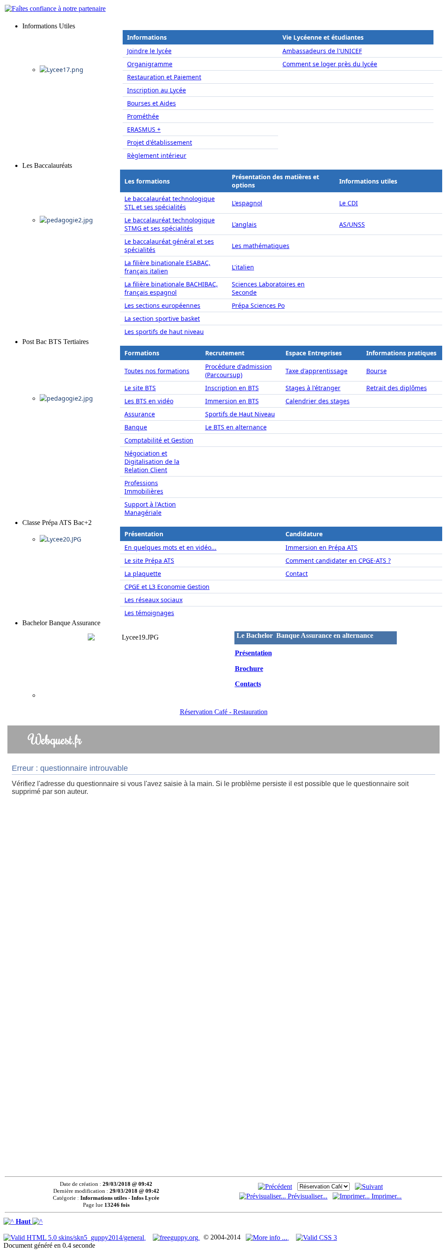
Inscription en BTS (232, 388)
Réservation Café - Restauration (224, 711)
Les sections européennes (162, 305)
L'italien (243, 267)
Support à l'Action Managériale (150, 508)
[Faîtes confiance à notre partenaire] (55, 8)
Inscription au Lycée (156, 90)
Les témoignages (149, 613)
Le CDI (348, 203)
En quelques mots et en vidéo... (170, 547)
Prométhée (143, 116)
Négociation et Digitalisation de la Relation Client (151, 461)
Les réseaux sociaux (153, 600)
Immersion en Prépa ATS (321, 547)
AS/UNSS (352, 224)
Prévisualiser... (306, 1196)
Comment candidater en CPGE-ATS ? (338, 560)
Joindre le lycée (149, 51)
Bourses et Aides (151, 103)
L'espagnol (247, 203)
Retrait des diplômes (396, 388)
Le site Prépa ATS (149, 560)
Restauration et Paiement (164, 77)
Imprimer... (386, 1196)
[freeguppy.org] (176, 1237)
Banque (135, 427)
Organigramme (149, 64)
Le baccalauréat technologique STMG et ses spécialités (169, 224)
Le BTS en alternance (236, 427)
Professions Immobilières (143, 487)
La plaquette (142, 573)
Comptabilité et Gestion (158, 440)
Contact (296, 573)
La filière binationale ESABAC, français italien (167, 267)
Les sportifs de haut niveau (164, 331)
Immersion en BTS (232, 401)
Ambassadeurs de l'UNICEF (322, 51)
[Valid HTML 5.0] (74, 1237)
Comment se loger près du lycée (329, 64)
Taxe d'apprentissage (316, 371)
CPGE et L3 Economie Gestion (167, 586)
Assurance (139, 414)
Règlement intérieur (156, 155)
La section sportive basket (162, 318)
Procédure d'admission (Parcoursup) (238, 370)
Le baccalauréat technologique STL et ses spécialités (169, 202)
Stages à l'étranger (312, 388)
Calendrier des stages (317, 401)
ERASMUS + (144, 129)
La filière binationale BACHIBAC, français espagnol (171, 288)
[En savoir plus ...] (267, 1237)
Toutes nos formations (156, 371)
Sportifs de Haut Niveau (240, 414)
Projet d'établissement (159, 142)
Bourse (376, 371)
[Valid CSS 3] (316, 1237)
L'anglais (244, 224)
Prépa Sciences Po (258, 305)
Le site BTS (140, 388)
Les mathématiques (260, 246)
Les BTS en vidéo (148, 401)
